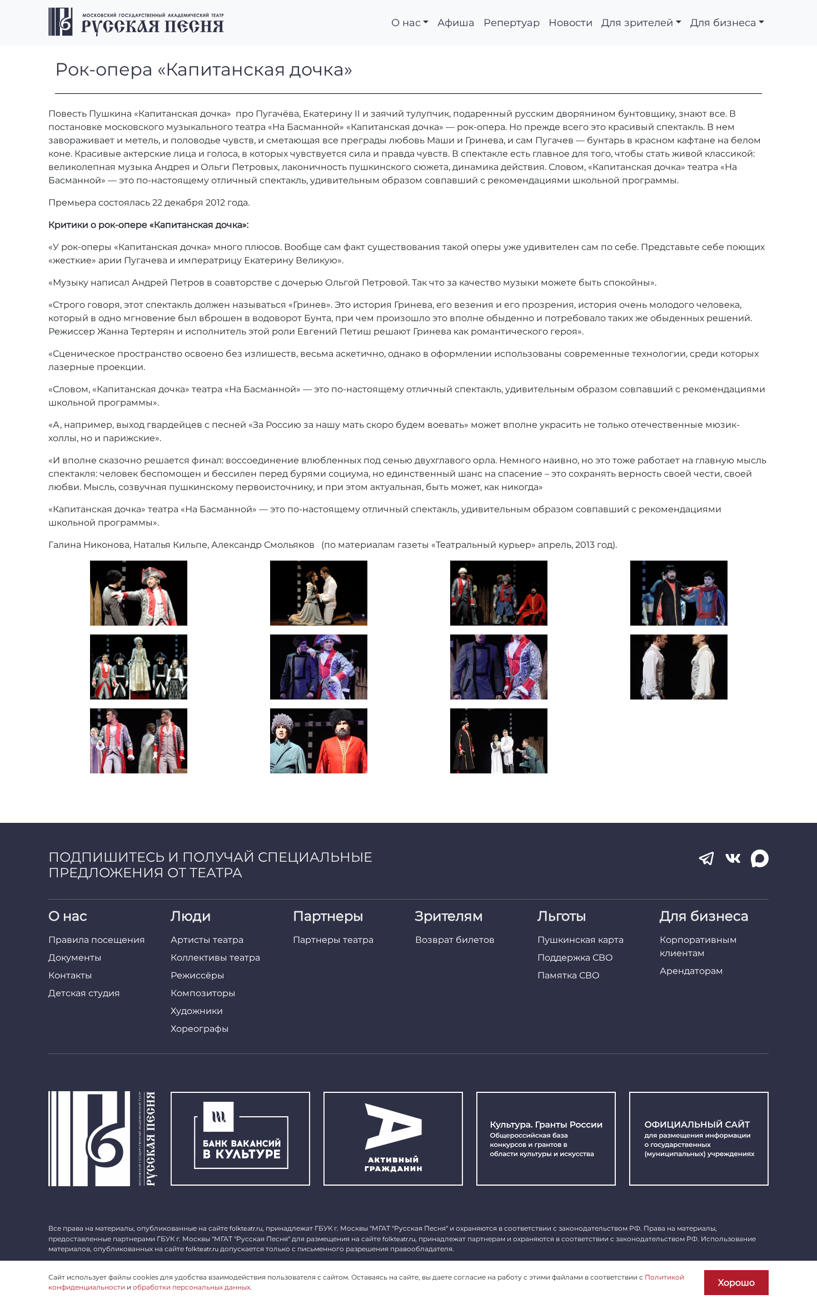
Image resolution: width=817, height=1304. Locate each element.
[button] (138, 593)
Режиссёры (198, 975)
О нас (406, 22)
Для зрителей (637, 22)
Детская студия (84, 993)
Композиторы (203, 993)
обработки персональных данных (191, 1287)
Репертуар (512, 22)
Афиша (456, 22)
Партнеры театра (333, 940)
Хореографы (200, 1028)
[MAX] (760, 858)
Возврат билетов (455, 940)
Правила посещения (96, 940)
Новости (570, 22)
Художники (197, 1011)
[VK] (733, 858)
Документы (75, 957)
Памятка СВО (568, 975)
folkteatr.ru (246, 1228)
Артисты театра (207, 940)
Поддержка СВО (575, 957)
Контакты (70, 975)
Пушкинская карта (580, 940)
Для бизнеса (723, 22)
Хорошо (736, 1282)
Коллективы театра (215, 957)
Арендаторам (691, 971)
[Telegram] (706, 858)
